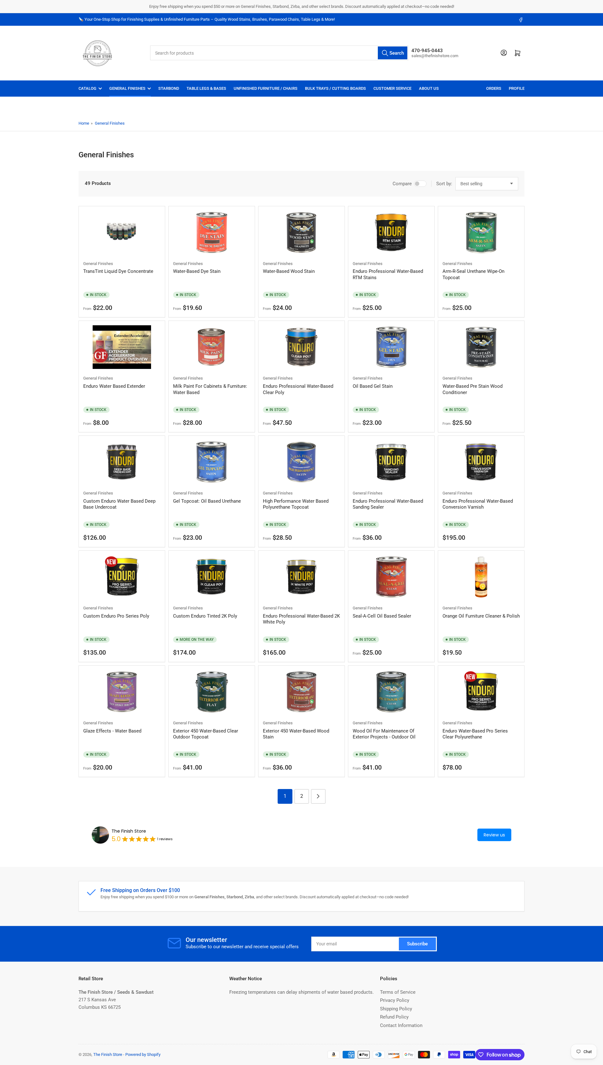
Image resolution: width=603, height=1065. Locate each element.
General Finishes (127, 88)
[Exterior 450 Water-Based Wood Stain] (301, 692)
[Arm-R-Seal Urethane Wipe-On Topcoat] (481, 232)
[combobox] (279, 53)
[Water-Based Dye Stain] (211, 232)
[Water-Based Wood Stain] (301, 232)
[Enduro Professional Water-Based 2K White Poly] (301, 577)
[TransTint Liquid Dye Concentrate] (121, 232)
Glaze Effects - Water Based (112, 731)
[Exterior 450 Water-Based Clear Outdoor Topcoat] (211, 692)
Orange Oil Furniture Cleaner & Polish (481, 616)
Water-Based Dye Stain (196, 271)
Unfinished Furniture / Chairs (265, 88)
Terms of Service (398, 992)
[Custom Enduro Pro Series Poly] (121, 577)
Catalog (87, 88)
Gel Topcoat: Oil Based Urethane (207, 501)
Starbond (168, 88)
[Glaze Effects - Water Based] (121, 692)
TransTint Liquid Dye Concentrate (118, 271)
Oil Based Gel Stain (373, 386)
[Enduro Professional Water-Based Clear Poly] (301, 347)
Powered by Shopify (142, 1054)
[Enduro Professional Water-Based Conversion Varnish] (481, 462)
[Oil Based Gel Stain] (391, 347)
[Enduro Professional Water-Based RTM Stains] (391, 232)
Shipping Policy (396, 1009)
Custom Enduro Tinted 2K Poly (205, 616)
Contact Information (401, 1025)
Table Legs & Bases (206, 88)
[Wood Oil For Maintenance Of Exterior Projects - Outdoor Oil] (391, 692)
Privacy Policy (394, 1000)
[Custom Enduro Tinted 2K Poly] (211, 577)
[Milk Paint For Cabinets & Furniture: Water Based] (211, 347)
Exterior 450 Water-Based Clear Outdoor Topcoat (205, 734)
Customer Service (392, 88)
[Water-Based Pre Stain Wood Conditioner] (481, 347)
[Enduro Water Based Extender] (121, 347)
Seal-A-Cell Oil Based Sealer (382, 616)
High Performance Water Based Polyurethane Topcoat (296, 504)
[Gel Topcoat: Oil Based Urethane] (211, 462)
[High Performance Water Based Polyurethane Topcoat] (301, 462)
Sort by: (444, 184)
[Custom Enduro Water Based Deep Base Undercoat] (121, 462)
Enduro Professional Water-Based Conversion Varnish (478, 504)
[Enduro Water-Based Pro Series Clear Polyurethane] (481, 692)
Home (84, 123)
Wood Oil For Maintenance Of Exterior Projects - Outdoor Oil (384, 734)
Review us (494, 835)
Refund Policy (394, 1017)
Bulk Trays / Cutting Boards (335, 88)
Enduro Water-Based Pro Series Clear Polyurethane (475, 734)
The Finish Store (128, 831)
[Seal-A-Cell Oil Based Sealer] (391, 577)
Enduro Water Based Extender (114, 386)
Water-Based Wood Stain (289, 271)
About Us (429, 88)
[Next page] (318, 796)
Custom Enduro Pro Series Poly (116, 616)
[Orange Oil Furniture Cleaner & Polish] (481, 577)
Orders (493, 88)
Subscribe (417, 944)
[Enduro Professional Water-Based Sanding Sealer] (391, 462)
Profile (516, 88)
